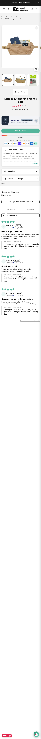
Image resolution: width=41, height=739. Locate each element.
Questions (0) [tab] (30, 209)
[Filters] (3, 215)
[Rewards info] (36, 120)
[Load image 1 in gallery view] (8, 80)
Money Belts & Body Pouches (15, 17)
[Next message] (35, 3)
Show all (35, 163)
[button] (4, 9)
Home (3, 17)
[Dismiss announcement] (38, 2)
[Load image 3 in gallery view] (33, 80)
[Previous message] (5, 3)
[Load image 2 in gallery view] (20, 80)
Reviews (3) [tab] (11, 209)
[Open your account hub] (36, 734)
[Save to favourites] (36, 69)
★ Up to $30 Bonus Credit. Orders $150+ (20, 2)
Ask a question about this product (20, 202)
